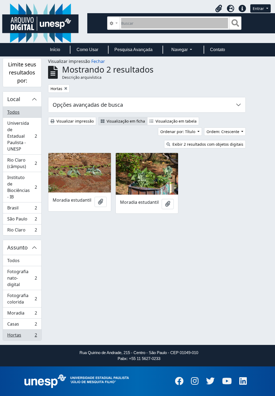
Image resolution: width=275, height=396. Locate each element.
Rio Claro (22, 231)
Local (13, 99)
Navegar (180, 49)
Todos (13, 112)
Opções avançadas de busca (88, 104)
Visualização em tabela (175, 121)
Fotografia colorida (22, 298)
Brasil (22, 209)
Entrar (259, 8)
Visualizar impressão (74, 121)
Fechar (98, 61)
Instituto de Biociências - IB (22, 187)
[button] (219, 9)
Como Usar (87, 49)
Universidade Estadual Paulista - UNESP (22, 136)
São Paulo (22, 220)
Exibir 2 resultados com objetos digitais (207, 144)
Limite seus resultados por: (22, 72)
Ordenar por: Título (178, 131)
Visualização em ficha (125, 121)
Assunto (17, 247)
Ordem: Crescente (223, 131)
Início (55, 49)
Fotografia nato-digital (22, 278)
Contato (217, 49)
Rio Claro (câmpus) (22, 163)
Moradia (22, 314)
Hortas (22, 336)
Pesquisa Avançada (133, 49)
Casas (22, 325)
